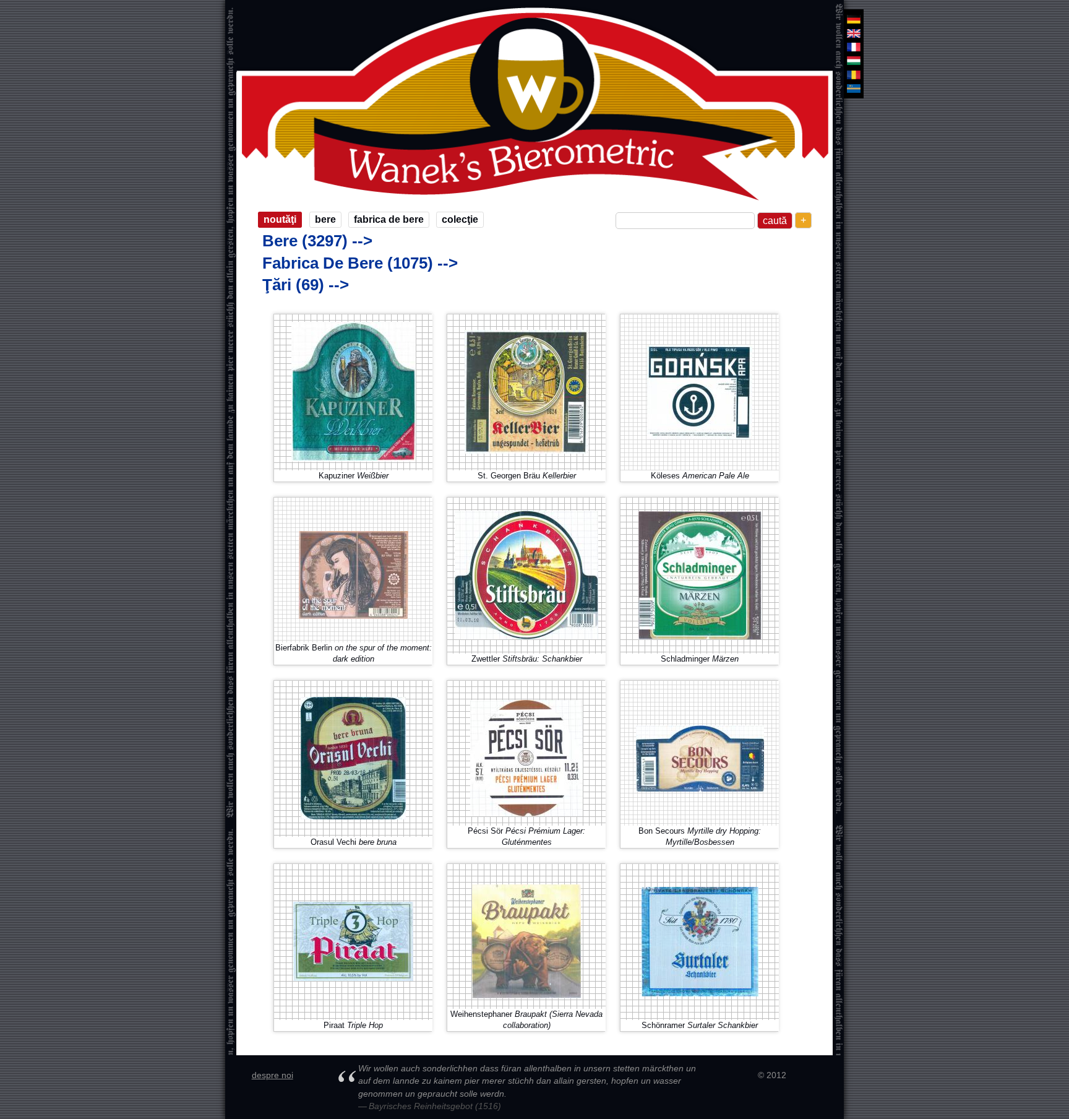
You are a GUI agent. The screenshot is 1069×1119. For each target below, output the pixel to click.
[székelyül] (854, 88)
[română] (854, 75)
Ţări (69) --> (305, 284)
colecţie (460, 219)
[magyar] (854, 61)
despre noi (272, 1075)
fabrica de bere (389, 219)
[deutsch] (854, 19)
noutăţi (280, 219)
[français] (854, 47)
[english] (854, 33)
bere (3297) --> (317, 240)
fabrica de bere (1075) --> (360, 263)
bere (325, 219)
